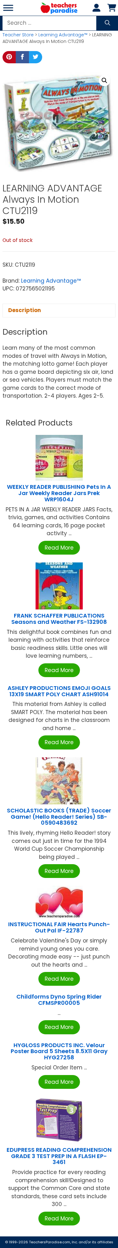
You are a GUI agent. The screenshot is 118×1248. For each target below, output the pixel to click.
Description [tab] (24, 310)
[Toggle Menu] (8, 8)
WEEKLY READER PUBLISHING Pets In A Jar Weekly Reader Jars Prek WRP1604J (59, 493)
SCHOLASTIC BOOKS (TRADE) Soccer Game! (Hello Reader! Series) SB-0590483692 (59, 817)
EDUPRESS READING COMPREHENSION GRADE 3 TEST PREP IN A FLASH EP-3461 (59, 1156)
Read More (59, 547)
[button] (104, 80)
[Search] (107, 23)
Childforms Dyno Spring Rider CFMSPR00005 (59, 1000)
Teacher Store (18, 35)
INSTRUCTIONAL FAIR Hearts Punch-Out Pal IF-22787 (59, 927)
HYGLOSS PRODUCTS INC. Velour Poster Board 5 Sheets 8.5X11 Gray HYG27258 (59, 1051)
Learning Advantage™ (62, 35)
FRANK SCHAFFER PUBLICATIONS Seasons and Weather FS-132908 (59, 619)
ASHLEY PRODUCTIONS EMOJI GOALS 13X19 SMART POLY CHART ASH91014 (59, 691)
